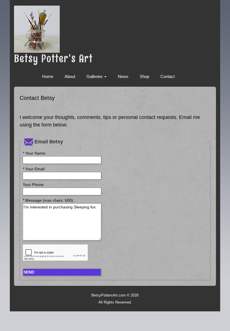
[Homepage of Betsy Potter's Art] (115, 29)
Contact (167, 76)
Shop (144, 76)
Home (47, 76)
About (70, 76)
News (123, 76)
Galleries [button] (95, 76)
